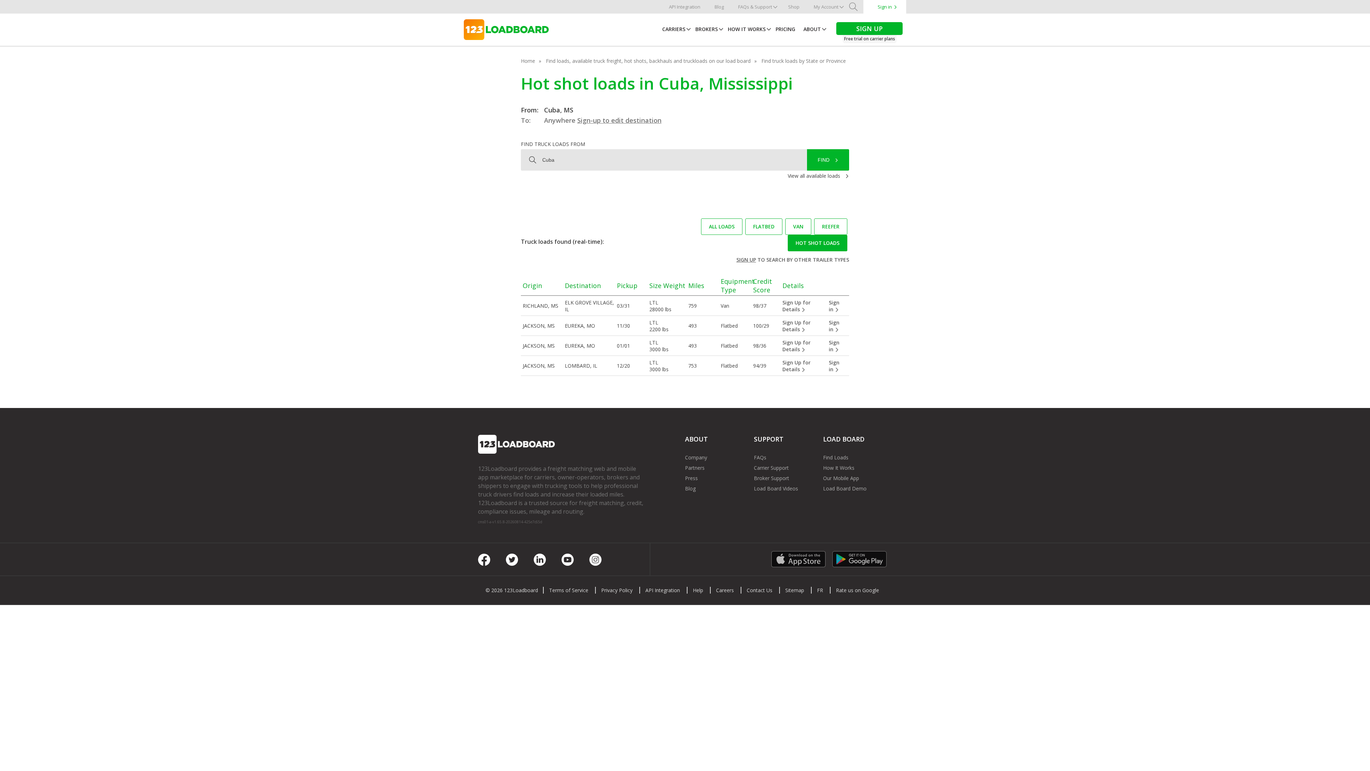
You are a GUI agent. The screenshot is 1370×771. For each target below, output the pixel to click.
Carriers (673, 29)
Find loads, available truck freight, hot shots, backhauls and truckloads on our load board (648, 60)
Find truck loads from (553, 144)
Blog (719, 7)
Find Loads (835, 457)
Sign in (885, 7)
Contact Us (759, 590)
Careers (725, 590)
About (812, 29)
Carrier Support (771, 467)
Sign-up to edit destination (619, 120)
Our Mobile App (841, 478)
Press (691, 478)
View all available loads (814, 175)
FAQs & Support (755, 7)
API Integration (684, 7)
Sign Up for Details (796, 306)
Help (698, 590)
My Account (826, 7)
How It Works (747, 29)
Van (798, 226)
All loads (722, 226)
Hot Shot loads (817, 243)
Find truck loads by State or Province (803, 60)
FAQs (760, 457)
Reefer (830, 226)
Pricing (785, 29)
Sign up (746, 259)
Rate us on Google (857, 590)
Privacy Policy (617, 590)
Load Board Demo (845, 488)
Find (823, 160)
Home (528, 60)
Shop (794, 7)
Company (696, 457)
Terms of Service (568, 590)
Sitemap (794, 590)
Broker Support (771, 478)
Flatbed (764, 226)
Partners (695, 467)
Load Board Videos (776, 488)
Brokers (706, 29)
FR (820, 590)
